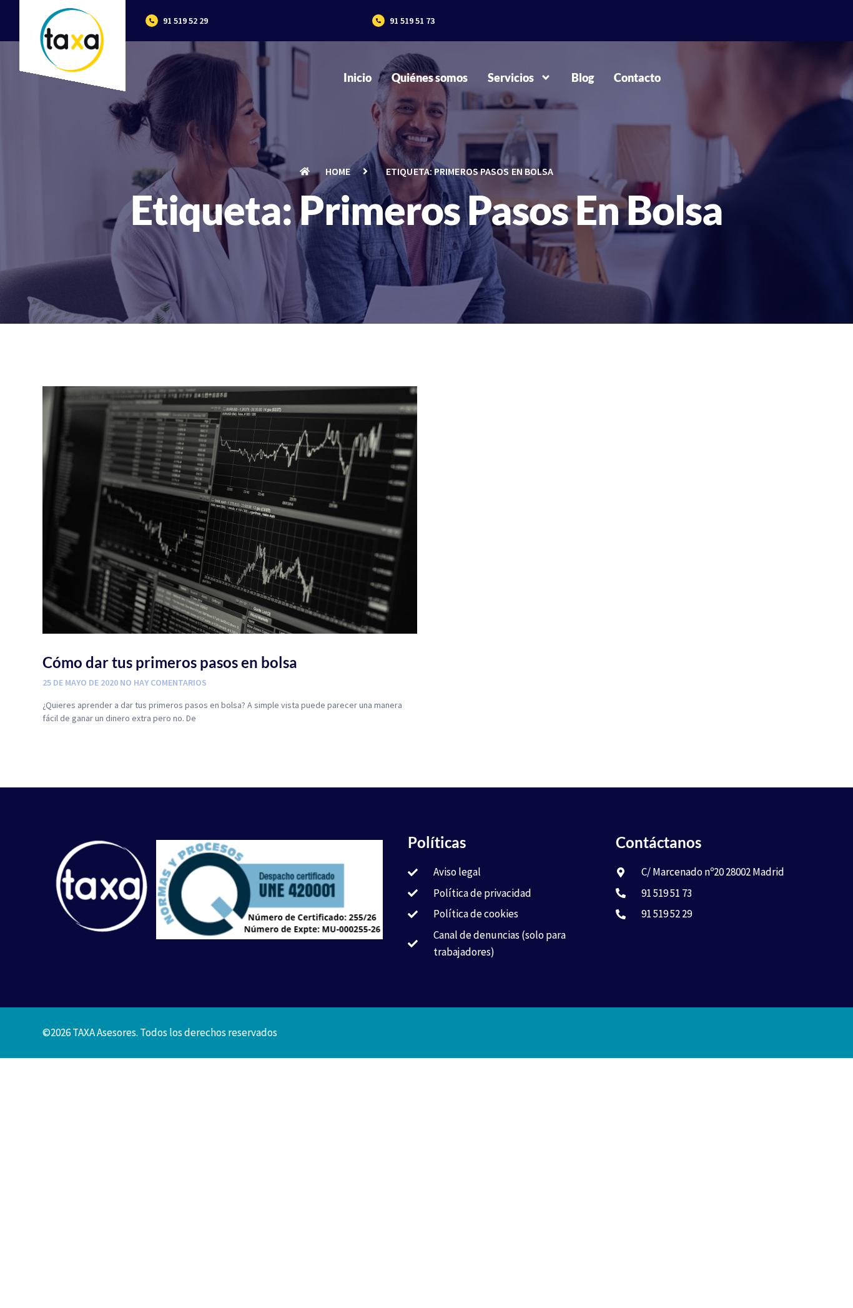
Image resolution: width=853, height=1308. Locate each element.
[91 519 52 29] (151, 20)
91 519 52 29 (185, 20)
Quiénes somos (430, 77)
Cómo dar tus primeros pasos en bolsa (169, 662)
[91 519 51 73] (378, 20)
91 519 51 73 (412, 20)
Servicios (511, 77)
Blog (582, 77)
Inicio (357, 77)
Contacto (637, 77)
